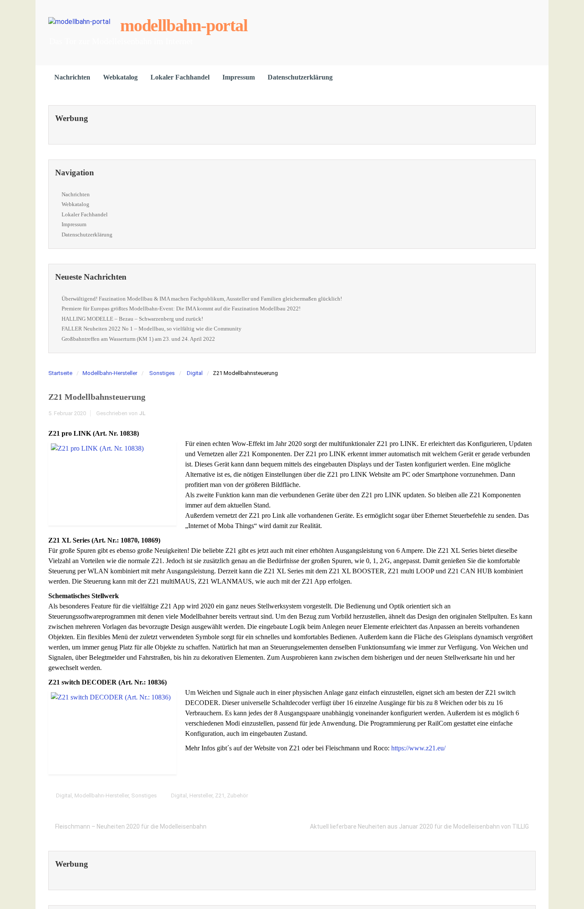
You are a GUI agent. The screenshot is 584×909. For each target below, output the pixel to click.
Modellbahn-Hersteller (110, 373)
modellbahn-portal (184, 25)
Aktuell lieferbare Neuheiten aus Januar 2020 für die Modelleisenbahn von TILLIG (419, 826)
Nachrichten (72, 77)
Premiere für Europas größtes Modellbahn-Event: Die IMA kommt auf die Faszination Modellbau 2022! (181, 308)
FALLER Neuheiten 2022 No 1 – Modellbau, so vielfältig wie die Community (152, 328)
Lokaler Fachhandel (179, 77)
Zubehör (237, 795)
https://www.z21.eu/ (418, 748)
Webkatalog (120, 77)
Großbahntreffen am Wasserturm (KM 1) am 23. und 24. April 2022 (138, 339)
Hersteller (200, 795)
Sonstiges (162, 373)
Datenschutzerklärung (300, 77)
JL (142, 413)
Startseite (60, 373)
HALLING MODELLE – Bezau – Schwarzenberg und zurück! (132, 319)
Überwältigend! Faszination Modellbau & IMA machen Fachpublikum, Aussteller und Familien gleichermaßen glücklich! (202, 298)
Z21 (219, 795)
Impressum (238, 77)
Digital (195, 373)
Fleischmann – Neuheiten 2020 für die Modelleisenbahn (130, 826)
